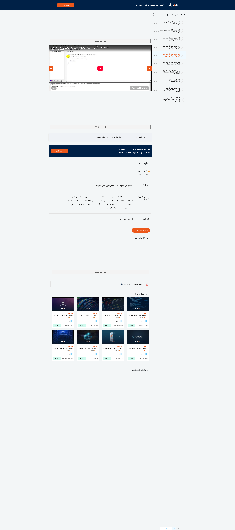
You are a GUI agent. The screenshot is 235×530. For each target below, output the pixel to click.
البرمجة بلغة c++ (141, 5)
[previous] (149, 68)
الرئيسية (162, 5)
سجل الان (66, 5)
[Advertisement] (100, 25)
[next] (51, 68)
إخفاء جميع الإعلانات (100, 41)
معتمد (131, 325)
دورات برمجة (154, 5)
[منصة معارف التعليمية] (173, 5)
